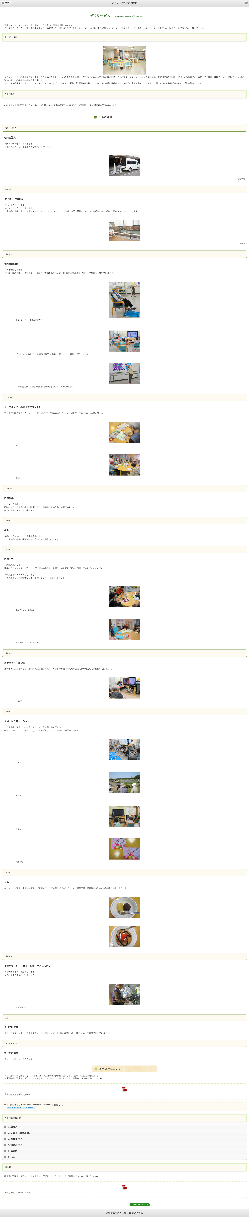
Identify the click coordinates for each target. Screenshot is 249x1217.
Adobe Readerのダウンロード (21, 1107)
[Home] (246, 3)
